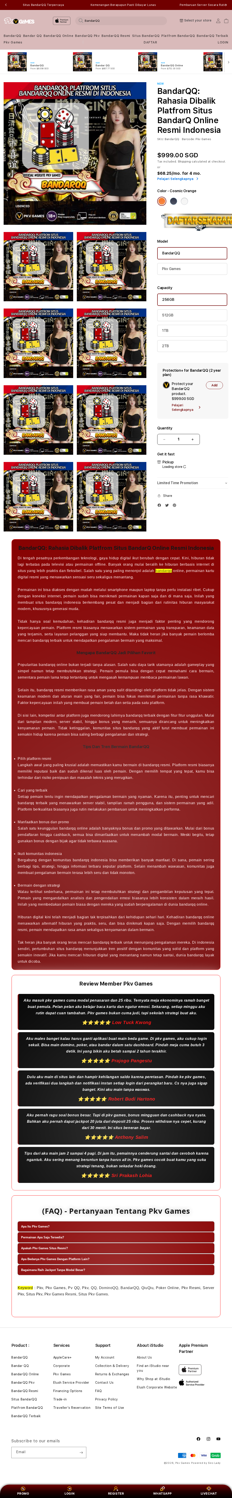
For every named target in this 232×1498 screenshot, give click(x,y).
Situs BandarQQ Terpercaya (43, 5)
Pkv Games (13, 42)
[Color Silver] (184, 201)
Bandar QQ (32, 36)
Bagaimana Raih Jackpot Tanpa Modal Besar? (53, 1270)
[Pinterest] (175, 506)
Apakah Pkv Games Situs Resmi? (44, 1248)
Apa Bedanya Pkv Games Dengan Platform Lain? (55, 1259)
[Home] (19, 21)
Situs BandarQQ (146, 36)
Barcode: (188, 139)
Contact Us (104, 1382)
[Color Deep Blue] (173, 201)
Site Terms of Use (109, 1407)
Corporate (61, 1366)
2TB (165, 346)
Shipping (184, 161)
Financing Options (67, 1391)
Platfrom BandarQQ (178, 36)
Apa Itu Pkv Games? (35, 1226)
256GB (168, 299)
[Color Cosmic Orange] (161, 201)
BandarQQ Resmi (116, 36)
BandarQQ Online (58, 36)
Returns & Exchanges (112, 1374)
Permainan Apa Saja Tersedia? (42, 1237)
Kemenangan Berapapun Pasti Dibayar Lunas (123, 5)
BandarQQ (12, 36)
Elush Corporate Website (157, 1387)
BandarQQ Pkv (87, 36)
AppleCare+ (62, 1357)
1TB (165, 330)
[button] (12, 36)
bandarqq (163, 571)
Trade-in (60, 1399)
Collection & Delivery (112, 1366)
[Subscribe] (81, 1452)
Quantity (164, 428)
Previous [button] (6, 5)
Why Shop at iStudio (153, 1379)
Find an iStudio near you (153, 1368)
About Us (144, 1357)
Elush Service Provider (71, 1382)
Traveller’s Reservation (72, 1407)
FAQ (98, 1391)
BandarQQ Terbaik (212, 36)
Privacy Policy (106, 1399)
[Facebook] (160, 506)
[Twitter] (168, 506)
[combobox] (121, 21)
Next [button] (226, 5)
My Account (105, 1357)
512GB (167, 315)
